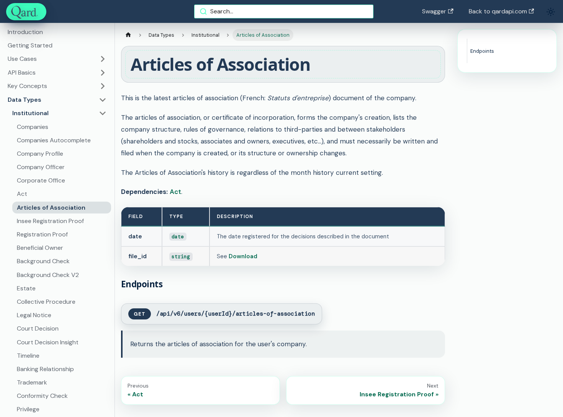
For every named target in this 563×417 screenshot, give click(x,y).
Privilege (28, 409)
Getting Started (30, 45)
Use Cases (22, 59)
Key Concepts (27, 86)
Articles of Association (51, 208)
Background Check (43, 261)
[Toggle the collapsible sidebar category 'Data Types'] (102, 100)
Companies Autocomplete (54, 140)
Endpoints (482, 51)
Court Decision (38, 328)
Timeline (28, 356)
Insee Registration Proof (50, 221)
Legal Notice (34, 315)
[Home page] (128, 35)
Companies (32, 127)
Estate (26, 288)
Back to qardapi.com (498, 11)
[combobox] (283, 11)
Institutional (30, 113)
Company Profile (40, 154)
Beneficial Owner (40, 248)
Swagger (434, 11)
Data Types (24, 100)
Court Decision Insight (48, 342)
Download (243, 256)
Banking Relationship (45, 369)
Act (22, 194)
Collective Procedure (46, 302)
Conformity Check (42, 396)
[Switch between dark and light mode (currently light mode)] (551, 12)
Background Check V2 (48, 275)
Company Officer (41, 167)
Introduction (25, 32)
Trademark (32, 382)
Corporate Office (41, 180)
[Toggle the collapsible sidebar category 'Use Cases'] (102, 59)
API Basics (22, 72)
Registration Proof (42, 234)
